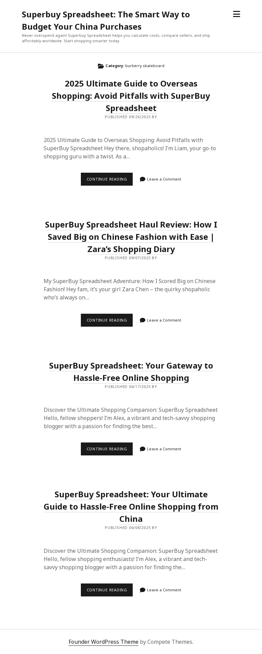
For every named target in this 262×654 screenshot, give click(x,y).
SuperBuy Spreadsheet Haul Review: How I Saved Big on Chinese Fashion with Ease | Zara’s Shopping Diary (131, 236)
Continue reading (110, 181)
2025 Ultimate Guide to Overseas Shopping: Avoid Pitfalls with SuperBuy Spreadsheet (131, 95)
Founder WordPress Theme (104, 641)
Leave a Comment (164, 179)
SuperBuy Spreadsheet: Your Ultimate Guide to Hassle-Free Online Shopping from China (131, 506)
